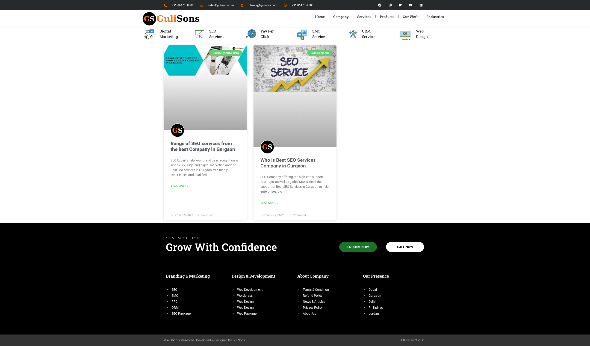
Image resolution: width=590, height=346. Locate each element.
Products (387, 16)
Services (216, 36)
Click (265, 36)
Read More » (179, 186)
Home (320, 16)
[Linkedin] (421, 5)
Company (341, 16)
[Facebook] (380, 5)
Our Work (411, 16)
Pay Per (268, 31)
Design (422, 36)
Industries (435, 16)
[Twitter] (400, 5)
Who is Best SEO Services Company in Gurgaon (288, 163)
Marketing (168, 36)
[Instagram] (390, 5)
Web (420, 31)
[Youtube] (411, 5)
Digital (165, 31)
